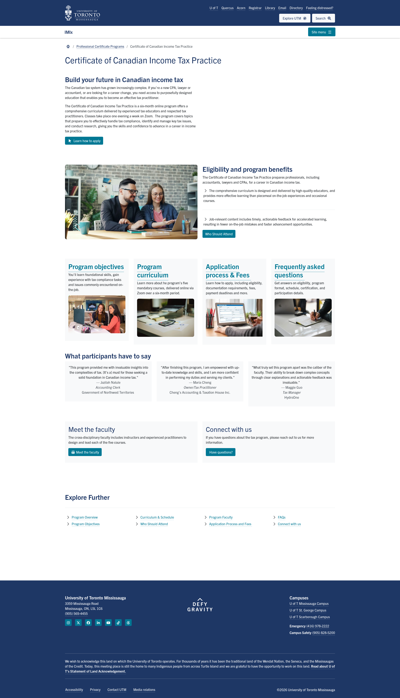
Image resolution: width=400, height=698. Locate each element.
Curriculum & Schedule (157, 517)
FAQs (281, 517)
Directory (296, 8)
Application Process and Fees (230, 524)
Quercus (227, 8)
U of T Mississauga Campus (309, 603)
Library (270, 8)
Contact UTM (117, 689)
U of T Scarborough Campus (310, 617)
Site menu (319, 32)
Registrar (255, 8)
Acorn (241, 8)
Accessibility (74, 689)
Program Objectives (86, 524)
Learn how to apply (86, 141)
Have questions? (221, 452)
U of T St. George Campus (308, 610)
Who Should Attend (154, 524)
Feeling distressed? (319, 8)
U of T (214, 8)
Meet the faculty (87, 452)
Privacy (95, 689)
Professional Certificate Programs (100, 46)
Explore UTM (292, 18)
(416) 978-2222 (317, 626)
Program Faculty (220, 517)
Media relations (144, 689)
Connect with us (289, 524)
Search (321, 18)
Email (282, 8)
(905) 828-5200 (323, 632)
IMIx (69, 32)
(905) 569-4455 (76, 613)
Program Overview (85, 517)
